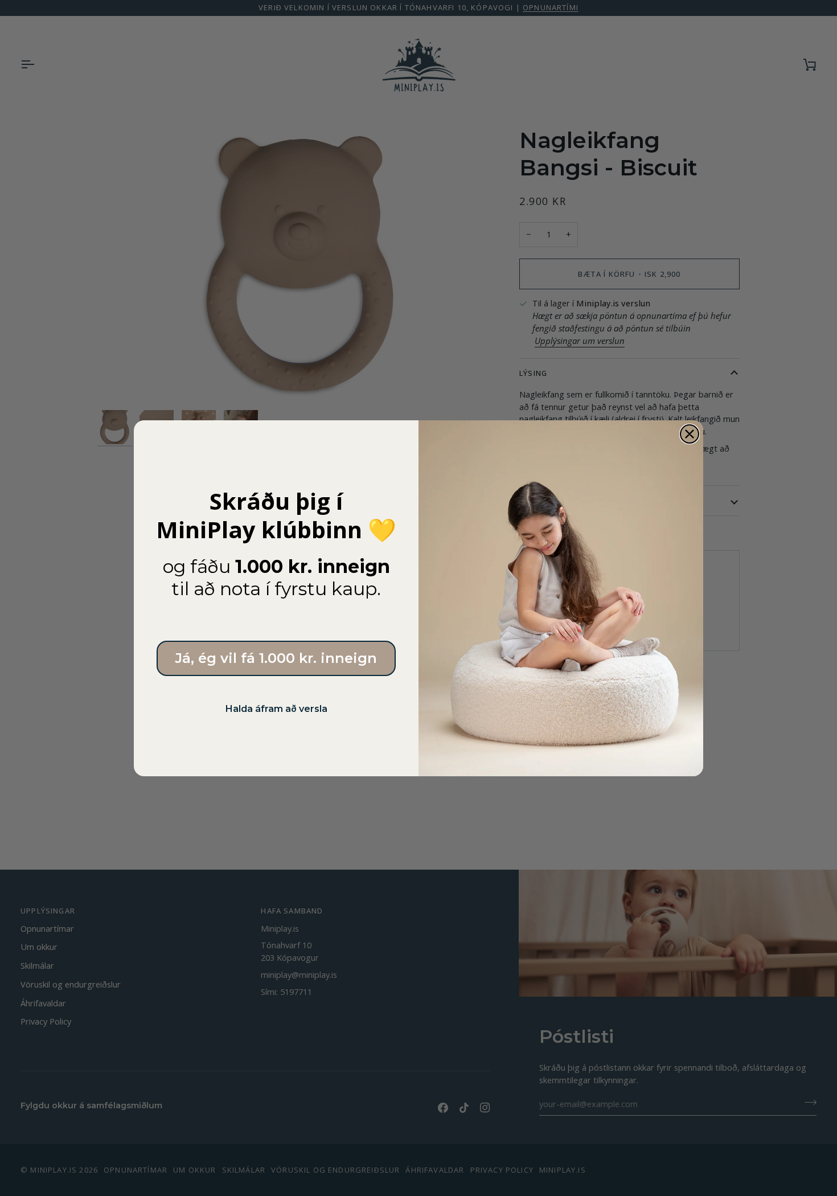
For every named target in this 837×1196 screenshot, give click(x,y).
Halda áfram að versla (276, 708)
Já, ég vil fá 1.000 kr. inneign (276, 658)
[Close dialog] (689, 434)
